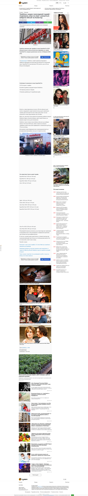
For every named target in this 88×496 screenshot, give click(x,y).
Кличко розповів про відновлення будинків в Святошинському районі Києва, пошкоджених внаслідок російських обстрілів (62, 198)
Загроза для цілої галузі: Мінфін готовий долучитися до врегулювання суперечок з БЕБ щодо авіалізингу (62, 243)
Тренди (35, 5)
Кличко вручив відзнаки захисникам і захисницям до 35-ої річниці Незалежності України (62, 213)
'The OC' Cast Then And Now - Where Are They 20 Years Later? (60, 49)
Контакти (67, 0)
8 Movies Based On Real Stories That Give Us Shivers (60, 87)
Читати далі (35, 474)
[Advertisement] (35, 74)
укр (57, 2)
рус (60, 2)
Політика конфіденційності (54, 0)
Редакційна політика (45, 0)
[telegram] (65, 2)
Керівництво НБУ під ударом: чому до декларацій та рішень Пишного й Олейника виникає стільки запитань (62, 209)
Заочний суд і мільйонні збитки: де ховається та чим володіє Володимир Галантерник (62, 266)
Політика (67, 5)
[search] (68, 3)
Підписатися (46, 57)
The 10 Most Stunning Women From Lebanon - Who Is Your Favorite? (60, 31)
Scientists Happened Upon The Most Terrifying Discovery (60, 154)
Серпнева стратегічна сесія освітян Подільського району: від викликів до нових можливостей (62, 193)
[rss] (64, 2)
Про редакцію (39, 0)
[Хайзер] (23, 3)
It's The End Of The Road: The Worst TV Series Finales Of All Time (61, 117)
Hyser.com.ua (39, 486)
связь (28, 347)
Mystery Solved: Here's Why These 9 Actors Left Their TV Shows (60, 136)
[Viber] (39, 22)
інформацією (24, 60)
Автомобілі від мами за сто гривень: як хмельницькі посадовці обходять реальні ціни (62, 270)
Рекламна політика (62, 0)
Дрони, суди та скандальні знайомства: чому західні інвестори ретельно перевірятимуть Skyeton (61, 203)
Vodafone (24, 347)
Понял (72, 495)
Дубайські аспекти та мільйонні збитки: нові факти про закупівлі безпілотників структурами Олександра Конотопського (62, 262)
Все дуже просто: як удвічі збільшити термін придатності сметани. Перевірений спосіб (30, 9)
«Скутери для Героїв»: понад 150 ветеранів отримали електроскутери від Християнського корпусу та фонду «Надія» (62, 232)
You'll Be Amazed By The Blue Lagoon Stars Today (60, 105)
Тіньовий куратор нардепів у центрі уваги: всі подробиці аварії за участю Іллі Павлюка (62, 238)
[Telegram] (31, 22)
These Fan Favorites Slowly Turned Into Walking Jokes (61, 68)
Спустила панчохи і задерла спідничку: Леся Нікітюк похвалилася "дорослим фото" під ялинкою (54, 9)
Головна (20, 5)
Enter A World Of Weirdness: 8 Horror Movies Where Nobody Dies (60, 166)
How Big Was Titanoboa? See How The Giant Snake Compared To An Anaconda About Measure (61, 185)
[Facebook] (23, 22)
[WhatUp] (48, 22)
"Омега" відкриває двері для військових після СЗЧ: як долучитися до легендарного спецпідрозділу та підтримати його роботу (62, 255)
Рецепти (51, 5)
